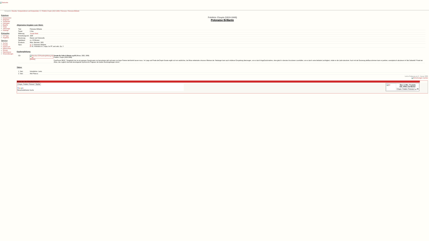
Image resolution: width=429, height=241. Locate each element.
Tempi (5, 27)
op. (31, 45)
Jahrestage (6, 28)
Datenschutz (7, 48)
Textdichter (6, 21)
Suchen (5, 43)
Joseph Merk (34, 33)
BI (30, 46)
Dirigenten (6, 20)
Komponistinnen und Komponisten (28, 11)
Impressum (6, 47)
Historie (5, 50)
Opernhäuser (7, 52)
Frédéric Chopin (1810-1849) (51, 11)
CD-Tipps (6, 36)
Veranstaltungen (8, 54)
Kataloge (5, 30)
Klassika (14, 11)
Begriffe (5, 25)
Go (418, 89)
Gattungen (6, 23)
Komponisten (7, 18)
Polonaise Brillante (73, 11)
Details (32, 59)
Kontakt (5, 45)
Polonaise (64, 11)
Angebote (6, 37)
